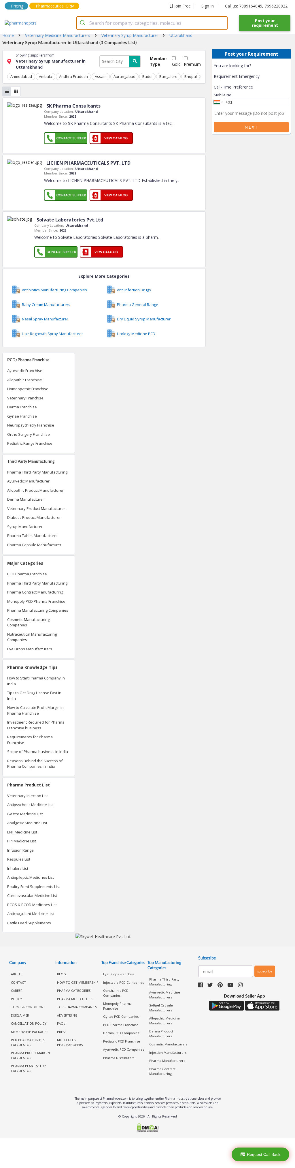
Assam (101, 76)
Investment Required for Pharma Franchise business (36, 725)
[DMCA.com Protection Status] (147, 1128)
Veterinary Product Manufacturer (36, 508)
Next (251, 127)
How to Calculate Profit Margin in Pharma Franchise (35, 710)
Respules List (18, 859)
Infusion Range (20, 850)
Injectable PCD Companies (123, 982)
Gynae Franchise (22, 416)
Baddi (147, 76)
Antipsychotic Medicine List (30, 804)
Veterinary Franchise (25, 398)
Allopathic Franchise (24, 379)
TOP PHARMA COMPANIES (77, 1007)
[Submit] (83, 23)
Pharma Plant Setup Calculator (28, 1068)
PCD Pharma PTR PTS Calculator (28, 1042)
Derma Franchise (22, 407)
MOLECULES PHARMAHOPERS (70, 1042)
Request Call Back (263, 1154)
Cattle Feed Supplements (29, 922)
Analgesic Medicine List (27, 822)
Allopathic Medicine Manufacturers (164, 1020)
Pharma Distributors (118, 1058)
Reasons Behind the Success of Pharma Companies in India (35, 763)
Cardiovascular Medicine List (32, 895)
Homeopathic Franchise (27, 388)
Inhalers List (17, 868)
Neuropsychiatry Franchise (30, 425)
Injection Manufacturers (167, 1052)
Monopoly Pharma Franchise (117, 1006)
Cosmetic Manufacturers (168, 1044)
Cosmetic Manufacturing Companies (28, 622)
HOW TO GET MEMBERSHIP (78, 982)
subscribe (264, 971)
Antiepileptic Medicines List (30, 877)
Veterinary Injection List (27, 795)
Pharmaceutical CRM (55, 6)
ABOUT (16, 974)
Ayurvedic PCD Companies (123, 1049)
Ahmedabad (21, 76)
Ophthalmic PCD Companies (115, 993)
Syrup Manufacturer (25, 526)
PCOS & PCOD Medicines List (32, 904)
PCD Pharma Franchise (27, 574)
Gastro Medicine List (25, 813)
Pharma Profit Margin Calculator (30, 1055)
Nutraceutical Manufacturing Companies (32, 637)
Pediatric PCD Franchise (121, 1041)
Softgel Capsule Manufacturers (161, 1007)
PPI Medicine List (21, 841)
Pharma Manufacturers (167, 1060)
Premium (192, 64)
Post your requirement (265, 23)
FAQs (61, 1023)
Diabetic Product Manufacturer (34, 517)
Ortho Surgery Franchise (28, 434)
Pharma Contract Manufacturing (35, 592)
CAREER (16, 990)
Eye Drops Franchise (119, 974)
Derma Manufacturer (25, 499)
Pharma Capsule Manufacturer (34, 544)
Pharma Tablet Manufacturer (32, 535)
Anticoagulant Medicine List (30, 913)
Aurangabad (124, 76)
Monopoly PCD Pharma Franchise (36, 601)
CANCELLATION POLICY (28, 1023)
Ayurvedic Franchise (24, 370)
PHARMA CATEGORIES (73, 990)
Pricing (17, 6)
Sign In (207, 6)
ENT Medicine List (22, 832)
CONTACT (18, 982)
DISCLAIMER (20, 1015)
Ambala (45, 76)
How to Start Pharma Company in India (36, 680)
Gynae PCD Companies (121, 1016)
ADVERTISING (67, 1015)
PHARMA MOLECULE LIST (76, 999)
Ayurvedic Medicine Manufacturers (164, 994)
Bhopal (190, 76)
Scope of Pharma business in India (37, 751)
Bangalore (168, 76)
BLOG (61, 974)
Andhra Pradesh (73, 76)
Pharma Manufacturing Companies (37, 610)
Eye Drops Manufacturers (29, 648)
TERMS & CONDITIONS (28, 1007)
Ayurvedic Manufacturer (28, 481)
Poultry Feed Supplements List (33, 886)
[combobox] (152, 23)
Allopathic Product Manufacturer (35, 490)
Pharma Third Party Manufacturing (37, 472)
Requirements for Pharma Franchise (30, 739)
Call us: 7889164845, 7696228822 (256, 6)
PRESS (61, 1032)
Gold (176, 64)
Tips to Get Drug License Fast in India (34, 695)
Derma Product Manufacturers (161, 1033)
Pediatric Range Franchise (29, 443)
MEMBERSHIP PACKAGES (29, 1032)
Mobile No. (223, 94)
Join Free (182, 6)
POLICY (16, 999)
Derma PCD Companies (121, 1033)
